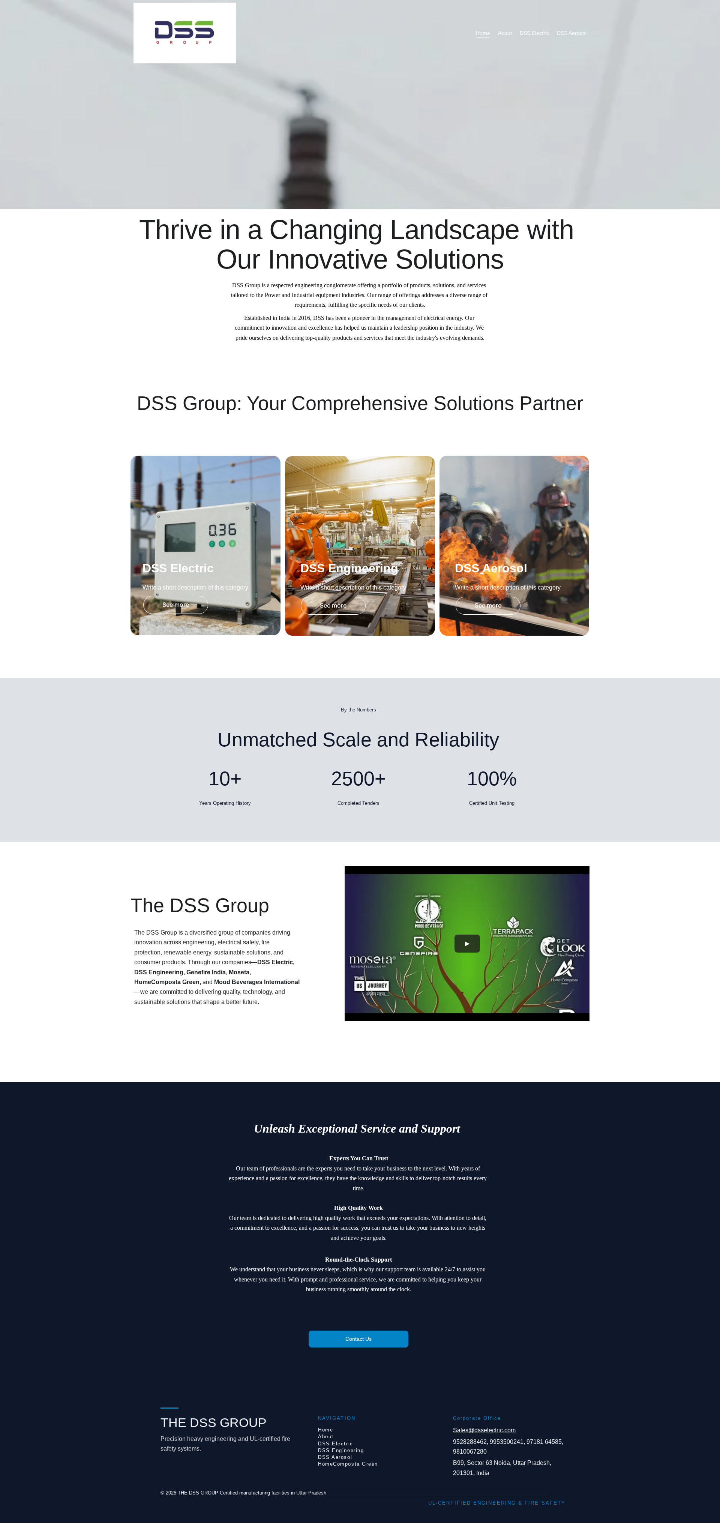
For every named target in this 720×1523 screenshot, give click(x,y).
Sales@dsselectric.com (484, 1430)
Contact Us (358, 1339)
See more (175, 604)
